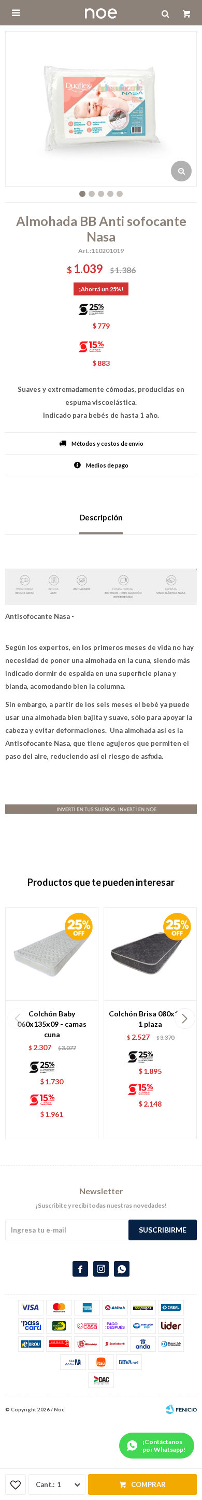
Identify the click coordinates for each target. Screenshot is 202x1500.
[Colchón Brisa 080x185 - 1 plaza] (150, 953)
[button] (185, 1018)
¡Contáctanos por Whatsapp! (163, 1445)
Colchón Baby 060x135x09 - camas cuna (51, 1024)
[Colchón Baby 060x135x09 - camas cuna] (51, 953)
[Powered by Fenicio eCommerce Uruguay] (181, 1409)
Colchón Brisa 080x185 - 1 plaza (150, 1018)
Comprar (148, 1484)
